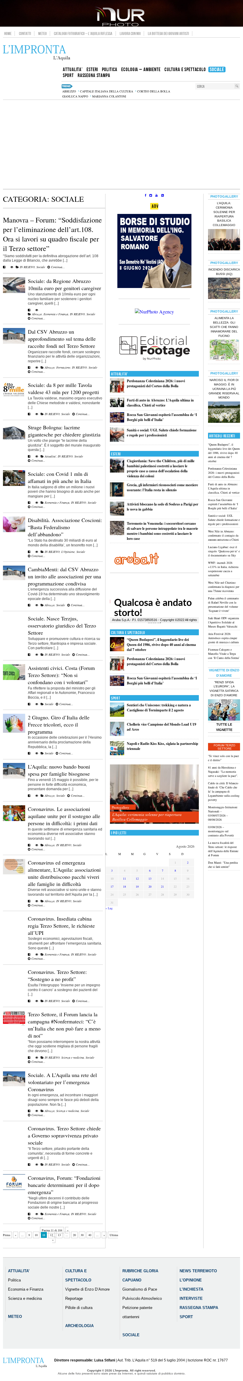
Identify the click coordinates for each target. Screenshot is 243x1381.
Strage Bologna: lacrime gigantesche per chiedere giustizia (64, 431)
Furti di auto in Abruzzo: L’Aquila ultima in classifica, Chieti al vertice (160, 403)
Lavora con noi (130, 33)
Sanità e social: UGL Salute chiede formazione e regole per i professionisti (161, 433)
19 (137, 886)
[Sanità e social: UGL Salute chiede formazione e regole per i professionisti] (117, 440)
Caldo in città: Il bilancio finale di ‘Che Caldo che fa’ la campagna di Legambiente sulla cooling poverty (223, 791)
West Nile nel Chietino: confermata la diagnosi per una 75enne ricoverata (223, 586)
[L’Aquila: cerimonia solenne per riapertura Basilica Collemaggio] (154, 794)
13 (59, 1235)
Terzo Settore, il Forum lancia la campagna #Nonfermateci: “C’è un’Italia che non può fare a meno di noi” (64, 1025)
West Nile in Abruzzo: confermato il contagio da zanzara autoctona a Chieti (223, 535)
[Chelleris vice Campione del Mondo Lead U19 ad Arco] (117, 734)
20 (74, 1235)
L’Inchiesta (191, 1289)
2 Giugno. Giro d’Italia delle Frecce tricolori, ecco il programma (58, 724)
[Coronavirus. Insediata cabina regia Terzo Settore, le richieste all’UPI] (29, 954)
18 (124, 886)
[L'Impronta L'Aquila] (36, 53)
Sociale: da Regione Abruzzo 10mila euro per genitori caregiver (64, 284)
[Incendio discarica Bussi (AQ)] (224, 289)
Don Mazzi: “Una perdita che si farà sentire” (223, 864)
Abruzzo (37, 314)
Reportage (74, 1298)
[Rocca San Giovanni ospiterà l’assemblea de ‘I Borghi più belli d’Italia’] (117, 421)
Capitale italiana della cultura (106, 91)
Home (8, 33)
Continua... (57, 267)
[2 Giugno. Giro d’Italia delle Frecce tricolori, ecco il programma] (14, 731)
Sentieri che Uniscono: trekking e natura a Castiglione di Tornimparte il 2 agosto (159, 707)
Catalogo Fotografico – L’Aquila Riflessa (83, 33)
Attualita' (50, 456)
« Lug (109, 908)
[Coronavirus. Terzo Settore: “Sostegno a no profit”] (29, 1001)
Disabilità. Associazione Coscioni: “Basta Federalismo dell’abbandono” (65, 527)
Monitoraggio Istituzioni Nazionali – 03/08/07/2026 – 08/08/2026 (222, 813)
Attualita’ (19, 1271)
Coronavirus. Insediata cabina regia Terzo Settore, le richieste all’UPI (61, 925)
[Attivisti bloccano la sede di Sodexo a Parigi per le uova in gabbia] (117, 514)
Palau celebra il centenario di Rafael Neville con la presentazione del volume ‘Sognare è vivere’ (223, 604)
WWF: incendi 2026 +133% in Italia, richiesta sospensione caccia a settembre (223, 569)
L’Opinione (191, 1280)
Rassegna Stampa (199, 1307)
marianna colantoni (109, 96)
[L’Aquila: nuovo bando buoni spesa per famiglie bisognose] (14, 777)
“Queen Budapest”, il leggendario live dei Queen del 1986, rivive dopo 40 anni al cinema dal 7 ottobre (161, 644)
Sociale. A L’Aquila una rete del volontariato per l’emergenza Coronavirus (62, 1082)
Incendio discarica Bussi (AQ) (224, 272)
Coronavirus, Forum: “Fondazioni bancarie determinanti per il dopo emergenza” (64, 1185)
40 (89, 1235)
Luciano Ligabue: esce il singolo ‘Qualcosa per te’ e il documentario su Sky (224, 551)
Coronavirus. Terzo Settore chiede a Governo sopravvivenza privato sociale (64, 1135)
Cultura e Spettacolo (128, 632)
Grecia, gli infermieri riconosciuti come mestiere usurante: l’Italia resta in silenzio (162, 487)
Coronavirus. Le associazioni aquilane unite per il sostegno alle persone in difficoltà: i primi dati (64, 816)
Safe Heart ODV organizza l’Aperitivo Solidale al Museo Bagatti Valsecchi (223, 622)
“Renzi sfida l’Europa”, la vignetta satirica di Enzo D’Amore (224, 689)
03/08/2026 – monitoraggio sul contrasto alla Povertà (221, 831)
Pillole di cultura (78, 1307)
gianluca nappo (75, 96)
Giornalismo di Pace (139, 1289)
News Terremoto (198, 1271)
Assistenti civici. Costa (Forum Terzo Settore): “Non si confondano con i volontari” (61, 675)
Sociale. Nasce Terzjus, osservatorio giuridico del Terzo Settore (62, 625)
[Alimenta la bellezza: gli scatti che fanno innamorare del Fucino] (224, 351)
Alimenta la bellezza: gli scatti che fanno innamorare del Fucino (224, 326)
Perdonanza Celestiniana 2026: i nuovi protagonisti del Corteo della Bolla (156, 383)
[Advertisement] (121, 144)
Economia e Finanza (56, 314)
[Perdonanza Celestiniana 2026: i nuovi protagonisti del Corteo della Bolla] (117, 391)
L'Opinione (68, 552)
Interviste (191, 1298)
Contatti (25, 33)
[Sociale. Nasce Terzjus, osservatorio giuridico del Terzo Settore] (29, 654)
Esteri (116, 454)
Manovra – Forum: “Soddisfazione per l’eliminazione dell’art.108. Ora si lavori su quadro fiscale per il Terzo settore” (52, 234)
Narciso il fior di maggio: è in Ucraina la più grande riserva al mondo (224, 388)
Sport (115, 698)
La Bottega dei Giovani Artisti (168, 33)
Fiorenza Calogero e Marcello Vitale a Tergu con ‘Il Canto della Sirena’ (223, 653)
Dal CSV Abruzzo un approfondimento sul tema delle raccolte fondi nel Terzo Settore (62, 338)
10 (36, 1235)
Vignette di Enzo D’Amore (87, 1289)
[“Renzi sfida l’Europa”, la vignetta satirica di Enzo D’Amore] (224, 710)
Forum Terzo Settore (224, 747)
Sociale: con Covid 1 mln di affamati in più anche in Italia (59, 477)
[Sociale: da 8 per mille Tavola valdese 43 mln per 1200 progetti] (14, 396)
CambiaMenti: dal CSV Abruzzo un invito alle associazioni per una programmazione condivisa (64, 576)
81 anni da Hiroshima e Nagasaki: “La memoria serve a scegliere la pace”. (223, 771)
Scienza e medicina (72, 1057)
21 (162, 886)
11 (124, 878)
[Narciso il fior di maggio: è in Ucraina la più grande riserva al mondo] (224, 412)
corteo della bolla (153, 91)
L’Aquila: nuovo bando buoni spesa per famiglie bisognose (59, 770)
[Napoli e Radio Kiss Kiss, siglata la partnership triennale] (117, 753)
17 (112, 886)
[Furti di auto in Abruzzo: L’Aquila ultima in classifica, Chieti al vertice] (117, 405)
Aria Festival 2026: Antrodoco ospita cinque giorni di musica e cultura (223, 638)
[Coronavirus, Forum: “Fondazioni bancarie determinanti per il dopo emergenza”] (14, 1189)
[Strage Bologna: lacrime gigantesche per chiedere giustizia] (14, 438)
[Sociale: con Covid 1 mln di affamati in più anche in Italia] (14, 485)
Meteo (42, 33)
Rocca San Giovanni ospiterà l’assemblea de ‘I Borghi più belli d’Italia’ (162, 417)
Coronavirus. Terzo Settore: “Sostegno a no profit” (57, 975)
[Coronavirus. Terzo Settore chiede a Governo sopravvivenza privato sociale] (29, 1164)
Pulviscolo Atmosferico (142, 1298)
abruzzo (69, 91)
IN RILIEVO (27, 267)
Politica (14, 1280)
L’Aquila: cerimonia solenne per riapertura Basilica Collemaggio (147, 817)
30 (82, 1235)
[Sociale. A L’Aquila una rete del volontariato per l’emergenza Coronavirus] (14, 1085)
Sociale (40, 267)
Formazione (63, 367)
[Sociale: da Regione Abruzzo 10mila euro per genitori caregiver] (14, 292)
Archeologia (79, 1326)
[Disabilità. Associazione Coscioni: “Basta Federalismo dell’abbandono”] (14, 531)
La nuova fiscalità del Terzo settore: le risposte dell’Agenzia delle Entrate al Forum (223, 849)
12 (51, 1235)
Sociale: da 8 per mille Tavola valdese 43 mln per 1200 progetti (63, 388)
